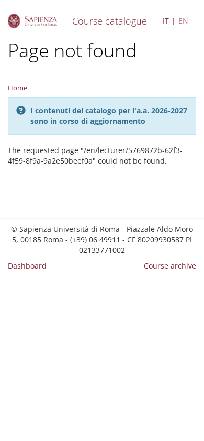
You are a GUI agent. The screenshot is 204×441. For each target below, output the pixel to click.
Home (17, 87)
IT (166, 21)
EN (183, 21)
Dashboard (27, 266)
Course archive (170, 266)
